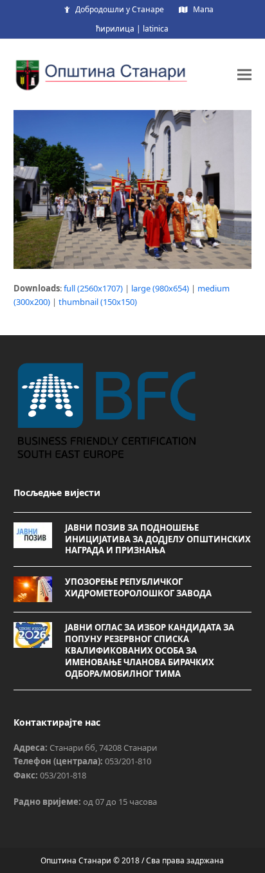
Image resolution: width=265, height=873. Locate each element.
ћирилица (115, 28)
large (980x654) (160, 288)
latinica (156, 28)
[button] (244, 74)
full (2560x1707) (93, 288)
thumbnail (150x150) (98, 302)
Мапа (203, 9)
